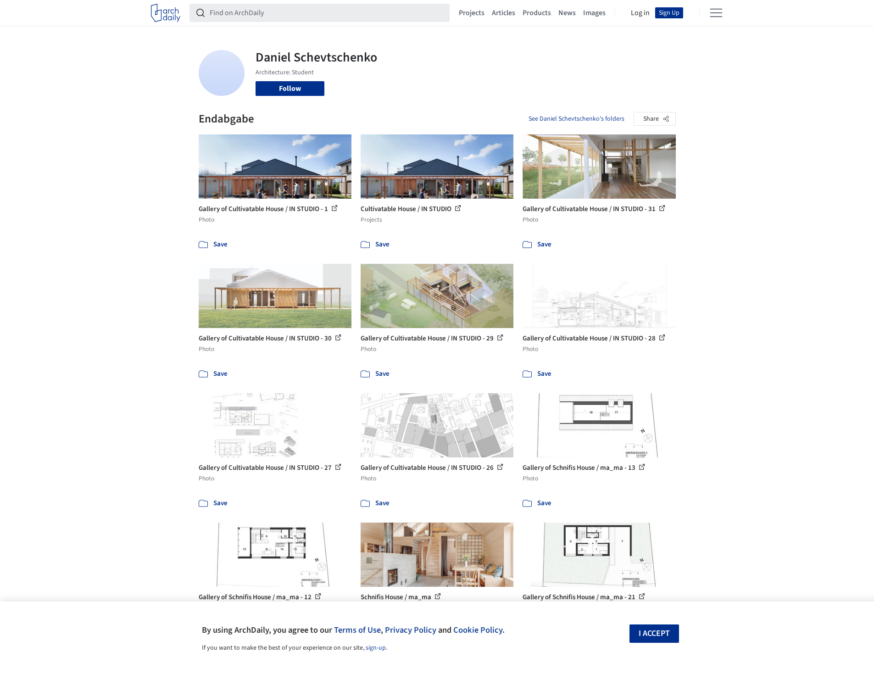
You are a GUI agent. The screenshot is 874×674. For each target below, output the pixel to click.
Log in (640, 13)
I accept (654, 633)
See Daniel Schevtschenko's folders (576, 119)
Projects (471, 13)
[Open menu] (716, 13)
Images (594, 13)
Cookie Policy (477, 630)
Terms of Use (357, 630)
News (567, 13)
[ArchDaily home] (165, 13)
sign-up (376, 647)
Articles (503, 13)
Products (537, 13)
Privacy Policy (410, 630)
